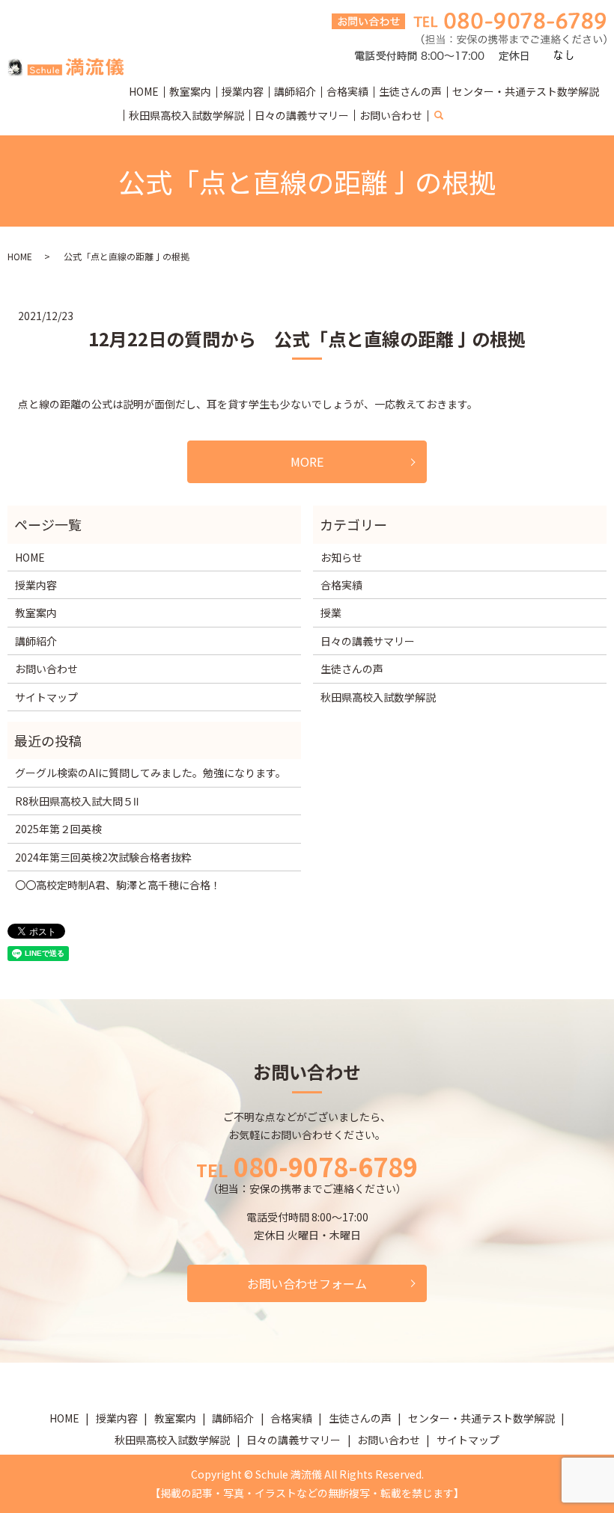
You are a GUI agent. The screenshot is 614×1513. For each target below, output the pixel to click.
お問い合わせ (390, 115)
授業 (330, 612)
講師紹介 (295, 91)
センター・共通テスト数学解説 (525, 91)
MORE (307, 461)
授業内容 (243, 91)
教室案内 (190, 91)
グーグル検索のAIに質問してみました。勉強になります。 (150, 772)
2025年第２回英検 (58, 828)
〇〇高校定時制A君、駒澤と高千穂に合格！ (118, 884)
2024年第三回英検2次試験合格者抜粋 (103, 857)
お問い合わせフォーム (307, 1283)
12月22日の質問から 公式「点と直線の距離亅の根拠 (307, 338)
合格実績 (347, 91)
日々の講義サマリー (302, 115)
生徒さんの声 (410, 91)
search (447, 115)
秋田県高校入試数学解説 (186, 115)
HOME (144, 91)
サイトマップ (46, 697)
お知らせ (341, 557)
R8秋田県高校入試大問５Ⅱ (77, 801)
